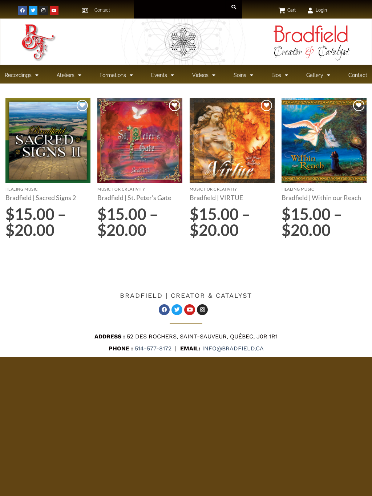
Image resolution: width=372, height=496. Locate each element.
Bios (276, 75)
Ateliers (65, 75)
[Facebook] (22, 10)
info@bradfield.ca (232, 348)
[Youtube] (54, 10)
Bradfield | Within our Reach (321, 198)
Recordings (18, 75)
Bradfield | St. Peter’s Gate (134, 198)
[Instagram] (43, 10)
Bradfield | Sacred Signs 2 (40, 198)
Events (159, 75)
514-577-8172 (152, 348)
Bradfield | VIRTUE (216, 198)
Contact (357, 75)
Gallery (314, 75)
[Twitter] (33, 10)
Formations (113, 75)
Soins (240, 75)
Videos (200, 75)
